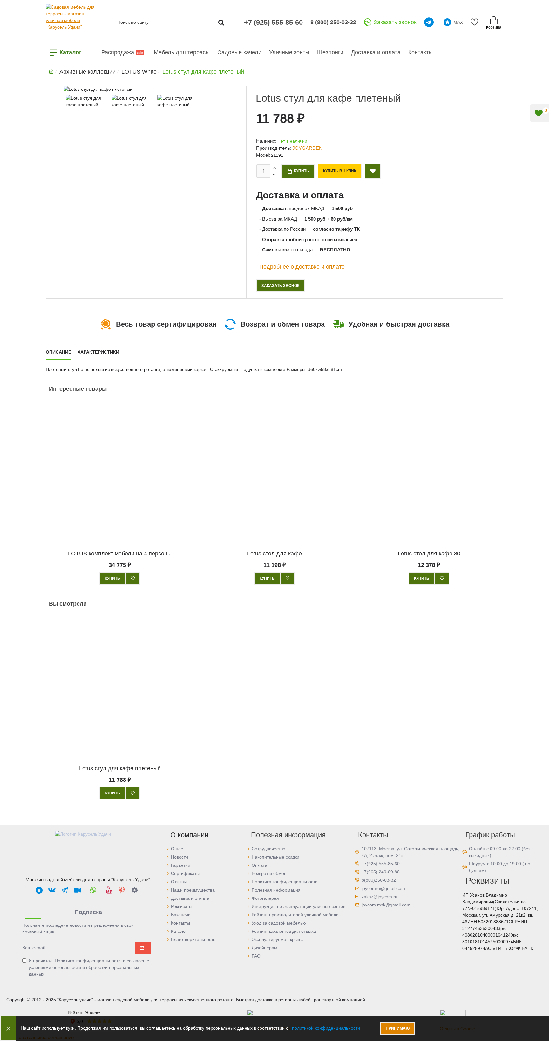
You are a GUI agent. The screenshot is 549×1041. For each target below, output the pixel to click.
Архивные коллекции (87, 72)
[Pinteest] (121, 890)
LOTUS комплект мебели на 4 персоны (120, 553)
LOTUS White (139, 72)
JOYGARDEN (307, 148)
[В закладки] (132, 578)
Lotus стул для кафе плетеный (120, 768)
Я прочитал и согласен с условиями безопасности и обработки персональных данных (89, 967)
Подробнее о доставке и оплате (302, 266)
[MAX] (39, 890)
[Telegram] (430, 22)
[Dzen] (134, 890)
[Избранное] (475, 22)
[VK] (52, 890)
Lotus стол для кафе (274, 553)
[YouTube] (109, 890)
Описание (58, 352)
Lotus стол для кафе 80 (429, 553)
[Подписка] (142, 948)
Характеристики (98, 352)
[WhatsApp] (93, 890)
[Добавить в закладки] (373, 171)
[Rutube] (77, 890)
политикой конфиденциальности (326, 1028)
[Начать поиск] (221, 22)
